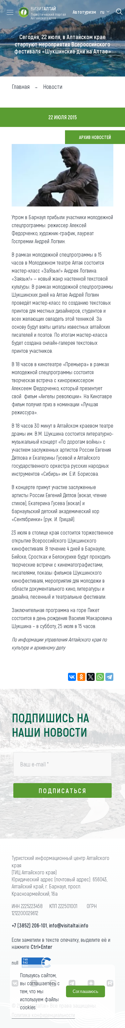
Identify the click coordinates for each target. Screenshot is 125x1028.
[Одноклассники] (81, 677)
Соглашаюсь (85, 991)
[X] (91, 677)
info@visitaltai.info (68, 925)
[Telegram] (109, 677)
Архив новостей (95, 137)
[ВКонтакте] (72, 677)
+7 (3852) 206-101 (29, 925)
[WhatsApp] (100, 677)
